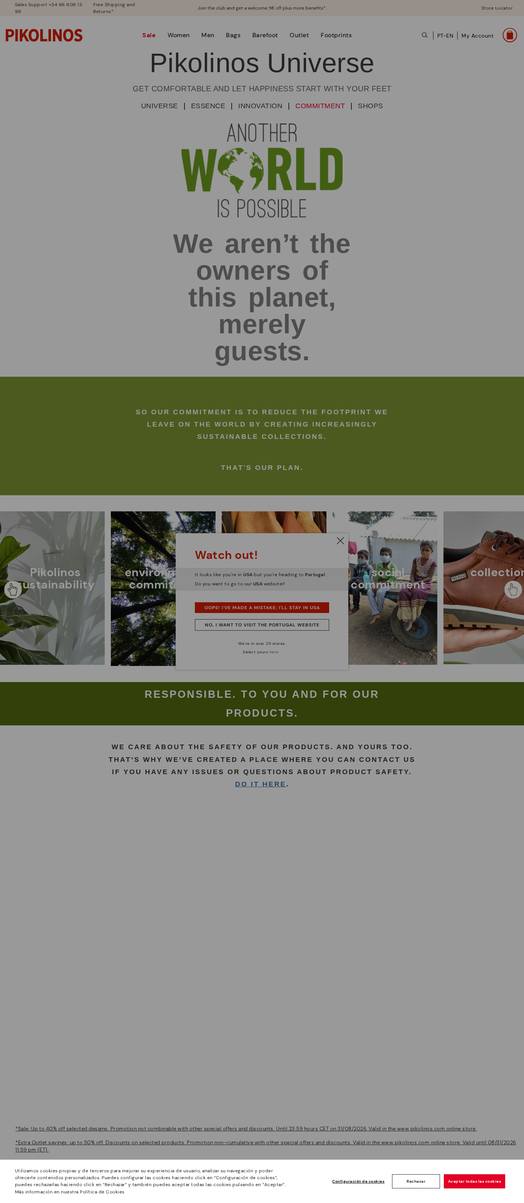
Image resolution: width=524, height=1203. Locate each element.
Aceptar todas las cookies (474, 1181)
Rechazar (416, 1181)
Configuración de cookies (358, 1181)
